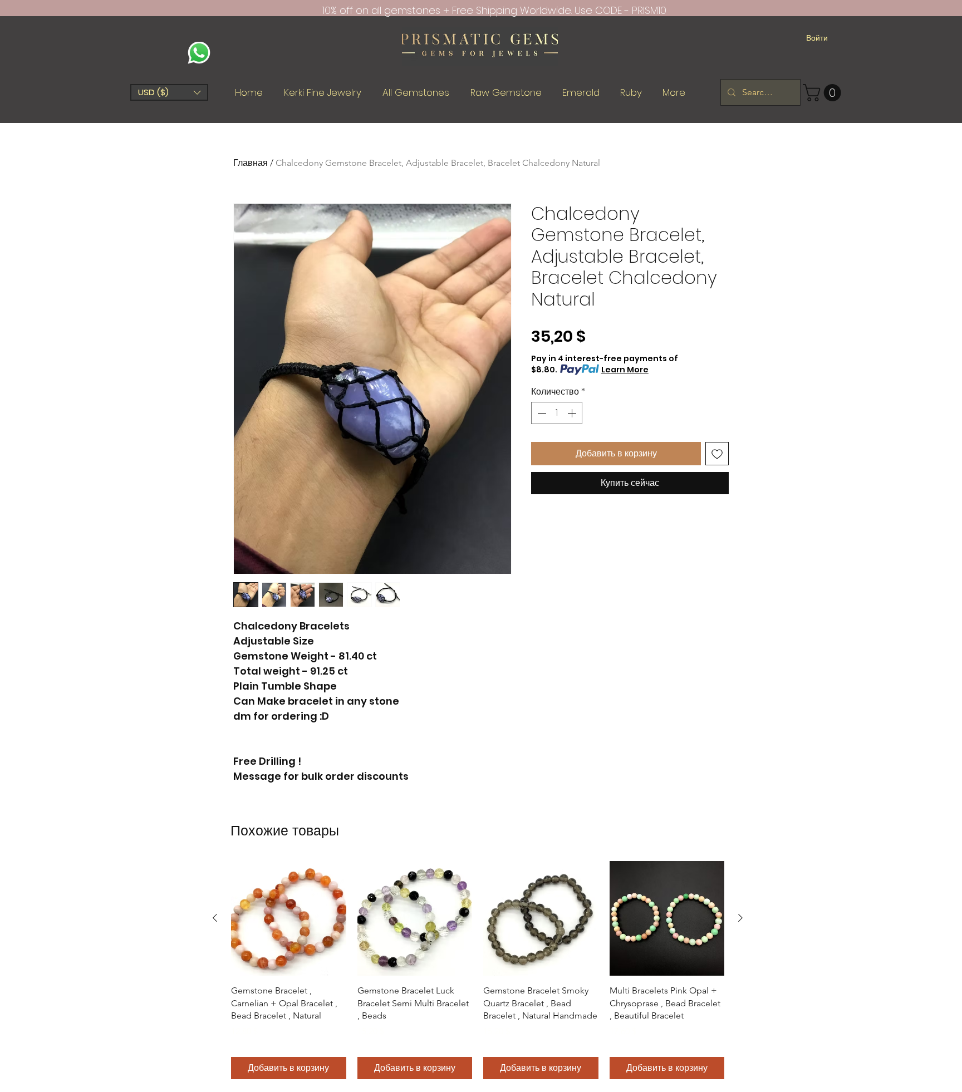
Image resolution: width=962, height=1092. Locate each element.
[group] (477, 970)
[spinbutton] (556, 413)
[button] (169, 92)
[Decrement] (540, 413)
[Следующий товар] (740, 917)
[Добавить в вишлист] (717, 453)
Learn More (625, 369)
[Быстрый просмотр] (288, 918)
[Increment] (573, 413)
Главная (250, 163)
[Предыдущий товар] (215, 917)
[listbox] (169, 92)
